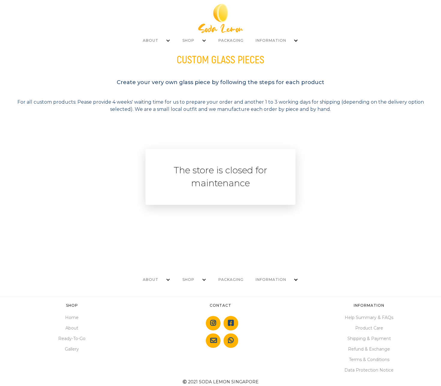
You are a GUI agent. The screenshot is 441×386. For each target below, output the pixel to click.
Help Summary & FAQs (369, 317)
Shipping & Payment (369, 338)
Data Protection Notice (369, 370)
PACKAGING (231, 40)
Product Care (369, 328)
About (71, 328)
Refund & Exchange (369, 349)
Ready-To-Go (72, 338)
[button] (156, 40)
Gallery (72, 349)
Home (72, 317)
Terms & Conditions (369, 359)
